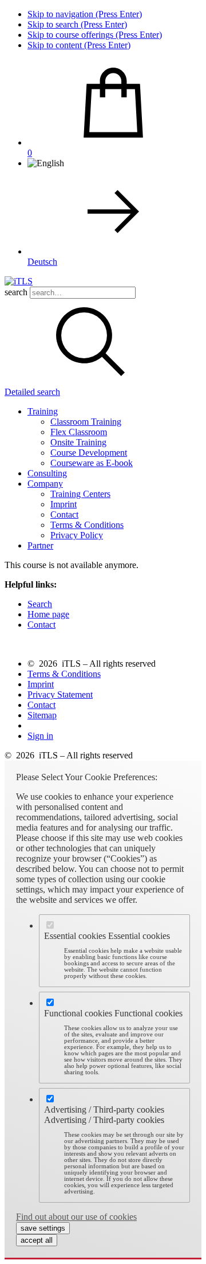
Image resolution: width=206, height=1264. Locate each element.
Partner (40, 545)
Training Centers (80, 494)
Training (42, 411)
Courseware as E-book (91, 463)
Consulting (47, 473)
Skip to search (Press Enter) (77, 24)
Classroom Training (85, 421)
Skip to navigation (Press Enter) (84, 14)
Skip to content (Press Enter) (78, 45)
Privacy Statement (60, 694)
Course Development (88, 452)
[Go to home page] (19, 281)
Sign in (40, 736)
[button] (90, 381)
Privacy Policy (76, 535)
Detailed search (32, 392)
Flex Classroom (78, 432)
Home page (48, 614)
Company (45, 483)
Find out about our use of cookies (76, 1217)
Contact (64, 514)
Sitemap (42, 715)
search (16, 292)
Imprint (63, 504)
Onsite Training (78, 442)
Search (39, 604)
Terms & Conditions (87, 525)
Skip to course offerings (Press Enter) (94, 35)
